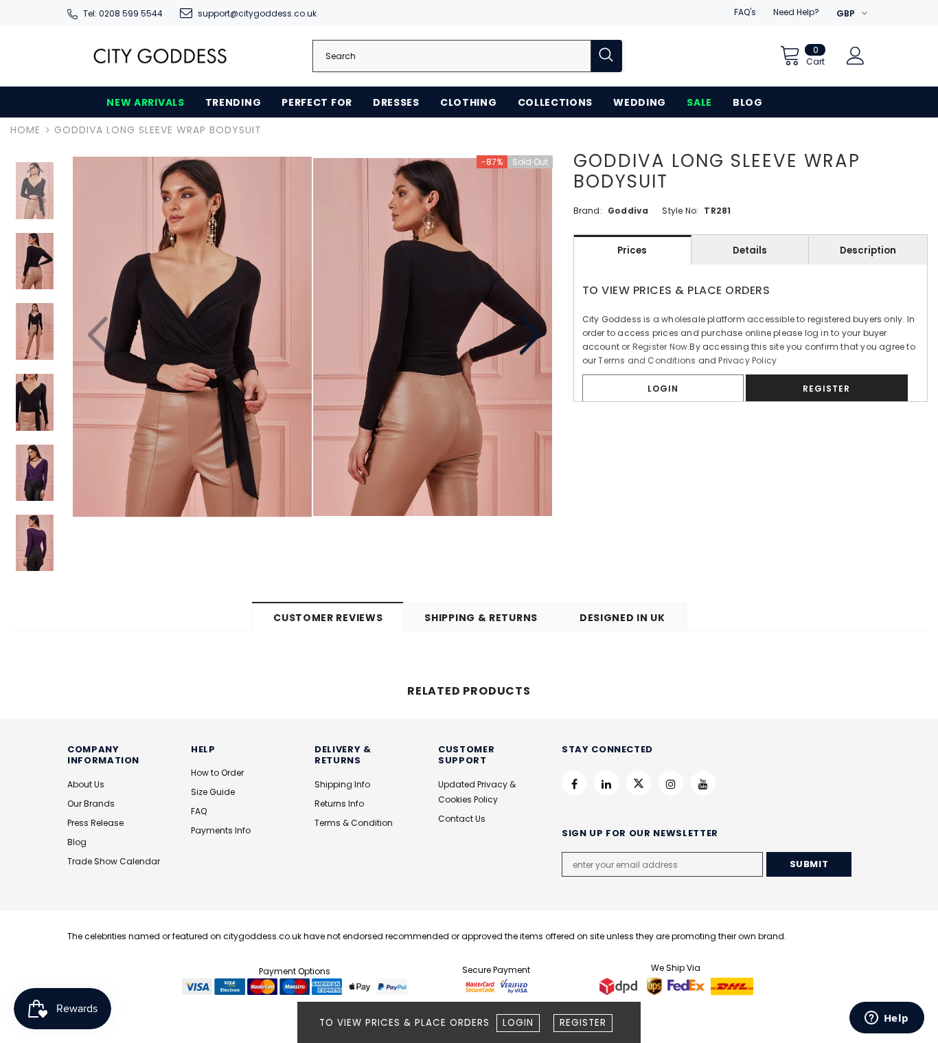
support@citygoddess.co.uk (257, 13)
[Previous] (100, 337)
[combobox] (451, 56)
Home (25, 130)
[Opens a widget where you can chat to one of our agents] (886, 1019)
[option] (192, 337)
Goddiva (628, 210)
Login (518, 1022)
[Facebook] (574, 783)
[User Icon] (855, 56)
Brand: (587, 210)
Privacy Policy (747, 360)
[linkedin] (606, 783)
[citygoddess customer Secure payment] (496, 985)
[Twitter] (638, 783)
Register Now (659, 346)
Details (750, 250)
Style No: (680, 210)
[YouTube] (703, 783)
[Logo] (160, 56)
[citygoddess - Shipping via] (620, 985)
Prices (632, 250)
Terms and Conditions (647, 360)
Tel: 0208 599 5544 (123, 13)
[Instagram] (671, 783)
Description (868, 250)
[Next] (528, 337)
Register (583, 1022)
